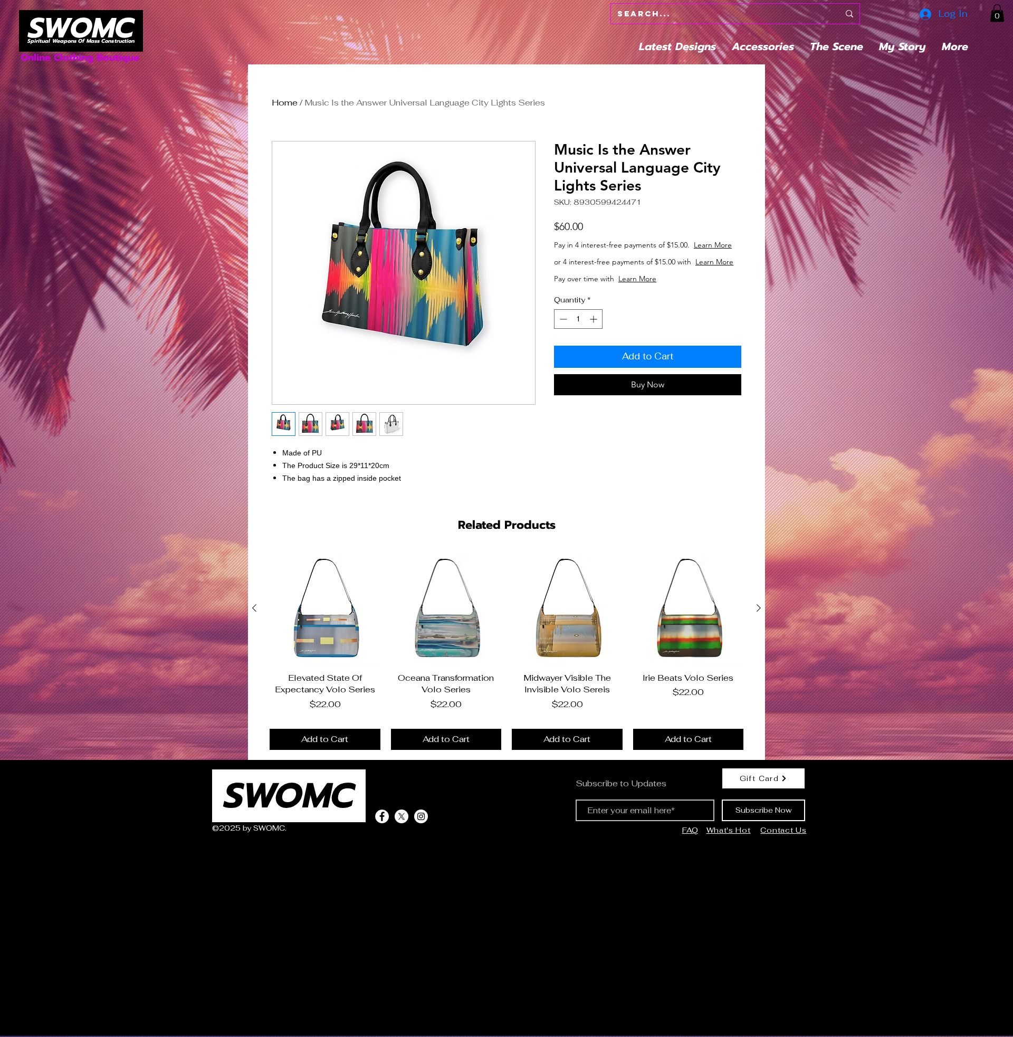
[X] (401, 816)
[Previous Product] (254, 608)
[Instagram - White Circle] (421, 816)
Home (285, 102)
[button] (997, 13)
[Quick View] (325, 608)
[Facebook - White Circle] (382, 816)
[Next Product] (758, 608)
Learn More (637, 255)
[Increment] (594, 340)
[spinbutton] (578, 340)
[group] (506, 651)
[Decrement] (562, 340)
